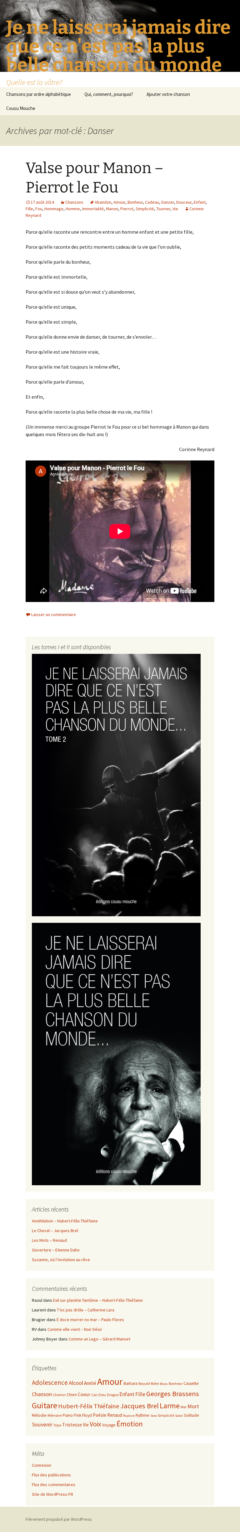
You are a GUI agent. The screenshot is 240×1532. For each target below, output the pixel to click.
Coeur (84, 1394)
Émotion (130, 1423)
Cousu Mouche (20, 108)
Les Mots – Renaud (49, 1240)
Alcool (76, 1382)
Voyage (109, 1425)
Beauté (144, 1383)
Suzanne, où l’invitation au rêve (61, 1259)
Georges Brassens (172, 1393)
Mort (193, 1406)
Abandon (103, 202)
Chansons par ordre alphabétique (38, 94)
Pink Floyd (83, 1415)
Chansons (74, 202)
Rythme (142, 1415)
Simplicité (145, 208)
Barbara (130, 1383)
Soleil (179, 1416)
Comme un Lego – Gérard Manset (99, 1339)
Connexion (41, 1465)
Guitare (44, 1405)
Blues (164, 1384)
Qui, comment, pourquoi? (108, 94)
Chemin (59, 1394)
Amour (119, 202)
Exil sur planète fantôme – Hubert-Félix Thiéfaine (98, 1300)
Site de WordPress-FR (52, 1494)
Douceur (184, 202)
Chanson (42, 1394)
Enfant (200, 202)
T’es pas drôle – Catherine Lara (85, 1310)
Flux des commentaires (53, 1484)
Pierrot (126, 208)
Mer (184, 1407)
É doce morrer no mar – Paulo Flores (90, 1319)
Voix (95, 1424)
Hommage (53, 208)
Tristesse (72, 1424)
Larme (170, 1405)
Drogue (112, 1394)
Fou (38, 208)
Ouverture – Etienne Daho (56, 1250)
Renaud (114, 1415)
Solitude (191, 1415)
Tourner (163, 208)
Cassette (191, 1383)
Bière (155, 1383)
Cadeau (152, 202)
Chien (72, 1394)
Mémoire (55, 1415)
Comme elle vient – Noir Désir (75, 1329)
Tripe (57, 1425)
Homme (73, 208)
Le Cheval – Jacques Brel (55, 1230)
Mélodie (39, 1415)
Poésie (99, 1415)
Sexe (153, 1416)
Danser (167, 202)
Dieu (102, 1394)
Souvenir (42, 1424)
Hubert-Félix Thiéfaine (88, 1406)
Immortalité (93, 208)
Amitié (90, 1383)
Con (94, 1394)
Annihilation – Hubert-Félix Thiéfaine (65, 1221)
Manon (112, 208)
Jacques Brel (139, 1405)
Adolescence (50, 1382)
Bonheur (135, 202)
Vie (175, 208)
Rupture (129, 1416)
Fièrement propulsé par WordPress (59, 1519)
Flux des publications (51, 1475)
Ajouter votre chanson (168, 94)
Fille (29, 208)
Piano (67, 1415)
